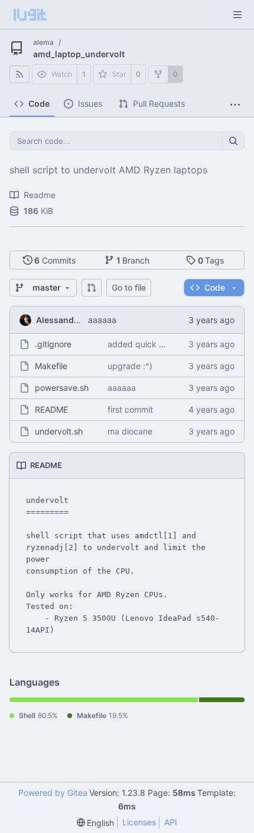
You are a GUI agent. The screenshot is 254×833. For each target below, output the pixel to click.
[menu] (96, 823)
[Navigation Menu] (237, 14)
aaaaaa (102, 320)
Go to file (129, 287)
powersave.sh (62, 388)
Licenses (139, 822)
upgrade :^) (130, 366)
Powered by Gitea (52, 793)
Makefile (51, 366)
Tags (211, 260)
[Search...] (233, 140)
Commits (55, 260)
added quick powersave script (167, 344)
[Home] (30, 14)
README (51, 409)
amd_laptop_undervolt (79, 54)
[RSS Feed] (19, 74)
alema (43, 42)
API (170, 822)
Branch (133, 260)
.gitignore (53, 344)
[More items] (235, 105)
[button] (92, 288)
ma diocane (130, 431)
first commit (130, 409)
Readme (40, 195)
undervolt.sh (59, 431)
